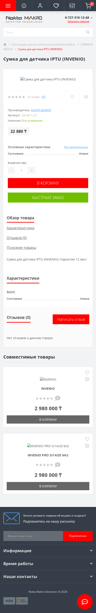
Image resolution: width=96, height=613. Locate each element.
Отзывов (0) (17, 237)
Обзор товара (20, 217)
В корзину (48, 183)
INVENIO (48, 388)
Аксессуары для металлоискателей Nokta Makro (43, 44)
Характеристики (20, 228)
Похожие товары (21, 247)
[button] (40, 5)
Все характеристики (76, 147)
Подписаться (77, 536)
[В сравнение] (87, 379)
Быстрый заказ (48, 197)
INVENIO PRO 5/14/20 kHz (48, 455)
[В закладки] (87, 373)
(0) (43, 97)
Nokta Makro (41, 110)
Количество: (17, 163)
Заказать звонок (78, 21)
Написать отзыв (71, 319)
